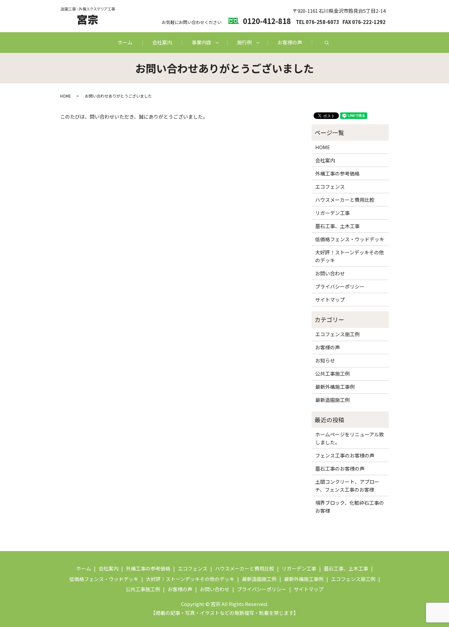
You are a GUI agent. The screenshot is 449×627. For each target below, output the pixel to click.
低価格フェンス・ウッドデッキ (349, 239)
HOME (65, 96)
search (327, 43)
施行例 (244, 42)
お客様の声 (289, 42)
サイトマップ (330, 299)
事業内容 (201, 42)
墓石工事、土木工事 (337, 225)
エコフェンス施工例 (337, 334)
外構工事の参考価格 (337, 173)
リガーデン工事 (332, 212)
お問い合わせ (330, 273)
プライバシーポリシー (340, 286)
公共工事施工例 (332, 373)
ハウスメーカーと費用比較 (344, 199)
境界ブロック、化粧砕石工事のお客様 (349, 506)
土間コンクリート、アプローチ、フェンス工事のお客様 (347, 485)
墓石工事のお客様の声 (340, 468)
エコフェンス (330, 186)
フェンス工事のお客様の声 (344, 455)
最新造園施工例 (332, 399)
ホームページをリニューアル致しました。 (349, 438)
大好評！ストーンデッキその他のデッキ (349, 256)
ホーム (125, 42)
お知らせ (325, 360)
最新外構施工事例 (335, 386)
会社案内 (162, 42)
